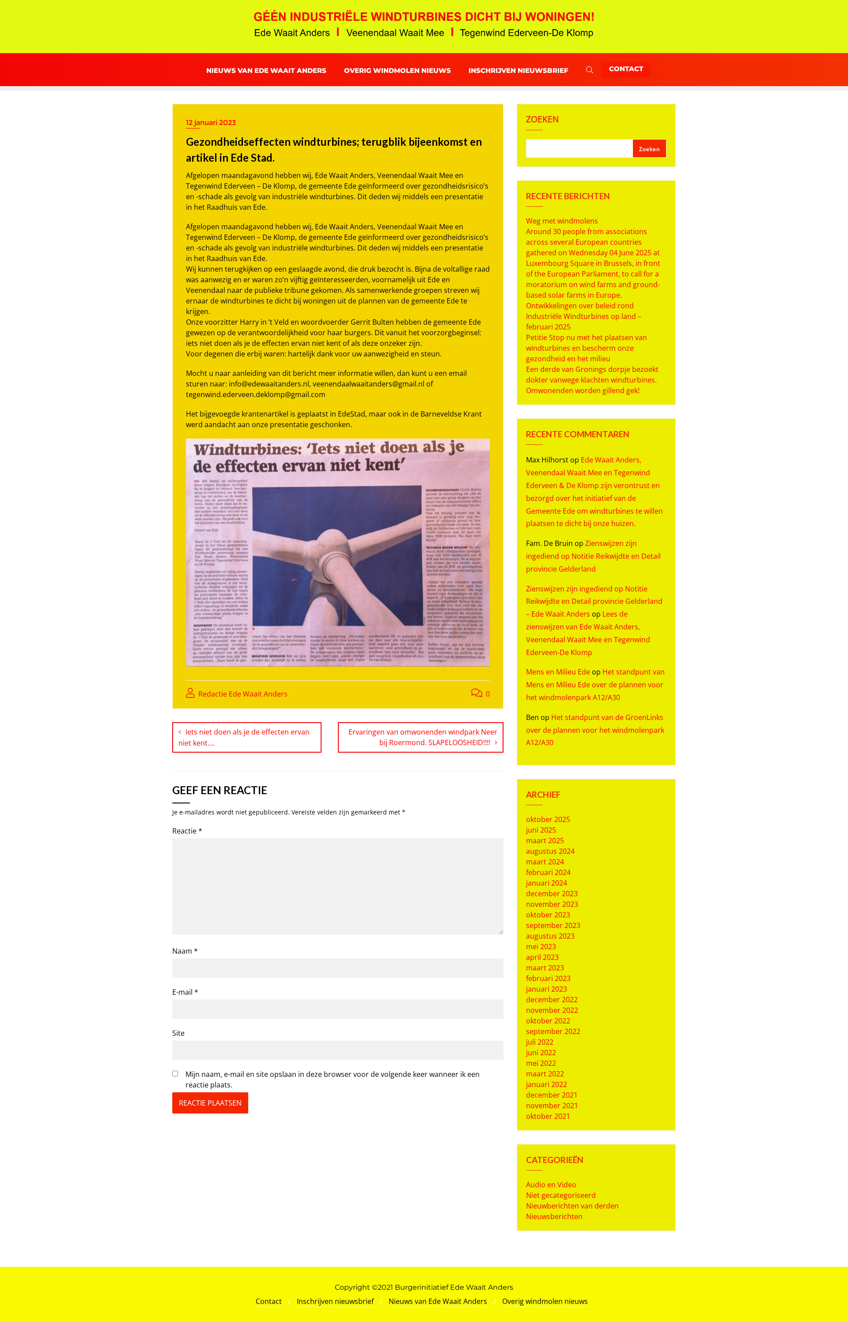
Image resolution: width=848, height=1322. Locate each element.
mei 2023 (541, 946)
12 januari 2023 (211, 122)
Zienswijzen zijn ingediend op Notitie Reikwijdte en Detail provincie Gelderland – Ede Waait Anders (594, 601)
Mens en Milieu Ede (558, 672)
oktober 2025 (548, 819)
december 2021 (552, 1095)
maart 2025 (545, 840)
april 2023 (542, 957)
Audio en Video (551, 1184)
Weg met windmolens (562, 221)
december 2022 (552, 999)
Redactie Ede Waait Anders (242, 694)
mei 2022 (541, 1063)
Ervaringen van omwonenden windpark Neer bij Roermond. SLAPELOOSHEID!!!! (422, 737)
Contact (626, 68)
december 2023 (552, 893)
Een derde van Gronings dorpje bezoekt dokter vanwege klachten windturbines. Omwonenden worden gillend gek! (592, 379)
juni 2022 (541, 1052)
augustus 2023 (550, 936)
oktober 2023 (548, 915)
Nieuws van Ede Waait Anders (438, 1301)
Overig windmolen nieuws (545, 1301)
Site (178, 1033)
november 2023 (552, 904)
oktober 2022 (548, 1021)
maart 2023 (545, 968)
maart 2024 (545, 862)
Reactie (187, 831)
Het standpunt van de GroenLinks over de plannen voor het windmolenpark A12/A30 (595, 730)
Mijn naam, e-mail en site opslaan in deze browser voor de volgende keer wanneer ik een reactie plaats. (333, 1079)
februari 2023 (548, 978)
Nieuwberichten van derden (572, 1206)
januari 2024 (546, 883)
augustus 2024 (550, 851)
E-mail (185, 992)
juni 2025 (541, 830)
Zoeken (542, 120)
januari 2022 (546, 1084)
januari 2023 (546, 989)
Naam (185, 951)
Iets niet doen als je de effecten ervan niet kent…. (244, 737)
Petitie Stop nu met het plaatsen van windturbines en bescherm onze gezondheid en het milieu (586, 348)
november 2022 (552, 1010)
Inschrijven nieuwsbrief (335, 1301)
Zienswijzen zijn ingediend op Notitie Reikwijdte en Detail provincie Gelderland (593, 556)
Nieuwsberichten (554, 1216)
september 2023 (553, 925)
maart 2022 (545, 1074)
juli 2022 (539, 1042)
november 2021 (552, 1105)
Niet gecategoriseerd (561, 1195)
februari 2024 (548, 872)
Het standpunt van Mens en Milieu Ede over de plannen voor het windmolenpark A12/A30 (595, 684)
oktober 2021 (548, 1116)
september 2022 (553, 1031)
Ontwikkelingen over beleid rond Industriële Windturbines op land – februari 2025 (583, 316)
